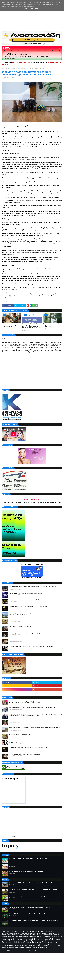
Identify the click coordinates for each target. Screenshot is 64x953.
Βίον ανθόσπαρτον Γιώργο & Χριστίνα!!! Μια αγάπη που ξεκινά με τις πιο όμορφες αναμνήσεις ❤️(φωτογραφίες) (32, 587)
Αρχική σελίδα (4, 68)
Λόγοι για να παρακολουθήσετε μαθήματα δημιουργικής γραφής (24, 639)
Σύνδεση (60, 929)
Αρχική (40, 929)
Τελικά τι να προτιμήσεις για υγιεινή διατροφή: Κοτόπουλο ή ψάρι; (26, 871)
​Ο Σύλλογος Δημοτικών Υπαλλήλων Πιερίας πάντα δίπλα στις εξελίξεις (26, 593)
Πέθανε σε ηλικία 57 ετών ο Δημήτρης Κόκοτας (20, 626)
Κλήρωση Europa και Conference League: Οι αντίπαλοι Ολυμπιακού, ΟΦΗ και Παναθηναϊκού (33, 920)
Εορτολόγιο (13, 836)
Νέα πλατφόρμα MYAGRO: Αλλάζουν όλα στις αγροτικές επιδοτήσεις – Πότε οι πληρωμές (32, 882)
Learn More (29, 9)
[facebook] (17, 682)
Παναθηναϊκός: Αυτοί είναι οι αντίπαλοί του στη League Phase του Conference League (32, 913)
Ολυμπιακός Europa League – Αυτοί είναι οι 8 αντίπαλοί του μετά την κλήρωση (30, 907)
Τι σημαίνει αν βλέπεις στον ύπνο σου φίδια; (19, 619)
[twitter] (47, 682)
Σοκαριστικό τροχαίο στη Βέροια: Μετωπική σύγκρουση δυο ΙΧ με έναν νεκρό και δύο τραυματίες (32, 599)
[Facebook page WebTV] (47, 692)
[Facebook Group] (17, 692)
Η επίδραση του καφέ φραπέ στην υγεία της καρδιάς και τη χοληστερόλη (28, 858)
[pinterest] (47, 685)
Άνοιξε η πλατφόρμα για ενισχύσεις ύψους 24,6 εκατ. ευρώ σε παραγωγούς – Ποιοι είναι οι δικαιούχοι (33, 890)
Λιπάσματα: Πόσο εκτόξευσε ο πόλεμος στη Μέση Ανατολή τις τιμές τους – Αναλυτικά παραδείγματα (35, 896)
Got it (37, 9)
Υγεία (9, 68)
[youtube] (47, 689)
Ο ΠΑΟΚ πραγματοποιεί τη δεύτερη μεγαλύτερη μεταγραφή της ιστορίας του (27, 633)
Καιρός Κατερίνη (10, 778)
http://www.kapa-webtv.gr (40, 950)
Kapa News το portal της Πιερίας (16, 950)
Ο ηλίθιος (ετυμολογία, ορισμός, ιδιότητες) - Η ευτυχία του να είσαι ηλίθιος (27, 721)
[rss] (17, 685)
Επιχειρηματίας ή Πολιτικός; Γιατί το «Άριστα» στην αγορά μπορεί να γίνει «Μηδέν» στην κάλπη (32, 707)
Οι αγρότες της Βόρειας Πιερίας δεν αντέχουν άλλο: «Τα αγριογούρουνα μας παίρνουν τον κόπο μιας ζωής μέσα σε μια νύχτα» (34, 728)
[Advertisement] (32, 16)
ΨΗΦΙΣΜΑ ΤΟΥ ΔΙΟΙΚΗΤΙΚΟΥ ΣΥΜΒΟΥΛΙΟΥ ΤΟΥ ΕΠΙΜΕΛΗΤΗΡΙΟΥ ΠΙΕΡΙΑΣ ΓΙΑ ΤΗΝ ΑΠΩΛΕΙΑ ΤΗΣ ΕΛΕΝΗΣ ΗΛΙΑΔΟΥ (34, 741)
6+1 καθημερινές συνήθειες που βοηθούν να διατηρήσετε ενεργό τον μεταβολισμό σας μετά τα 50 (10, 325)
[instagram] (17, 689)
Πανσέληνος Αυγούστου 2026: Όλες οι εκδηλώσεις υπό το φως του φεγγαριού (28, 606)
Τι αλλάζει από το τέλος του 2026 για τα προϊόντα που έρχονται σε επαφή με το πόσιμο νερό (52, 325)
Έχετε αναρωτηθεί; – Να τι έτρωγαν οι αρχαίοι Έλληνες (23, 865)
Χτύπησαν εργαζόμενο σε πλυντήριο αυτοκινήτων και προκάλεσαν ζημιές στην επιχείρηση (31, 646)
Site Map (54, 929)
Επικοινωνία (46, 929)
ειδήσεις (50, 62)
